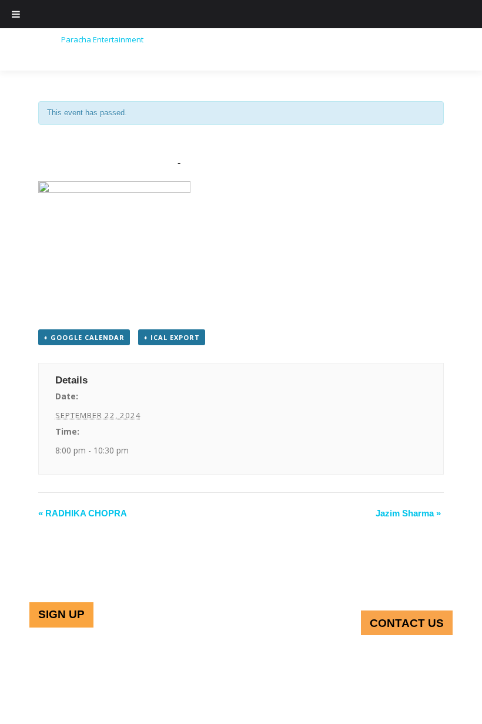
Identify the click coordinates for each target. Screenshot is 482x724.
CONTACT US (407, 623)
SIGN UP (61, 614)
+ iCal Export (171, 337)
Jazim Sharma (408, 513)
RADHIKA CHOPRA (82, 513)
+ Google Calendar (84, 337)
